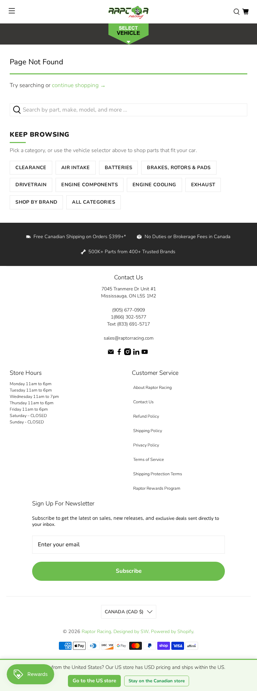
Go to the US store (94, 680)
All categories (93, 202)
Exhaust (203, 184)
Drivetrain (31, 184)
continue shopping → (79, 85)
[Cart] (245, 11)
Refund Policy (146, 416)
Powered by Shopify (172, 631)
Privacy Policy (146, 445)
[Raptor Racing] (128, 12)
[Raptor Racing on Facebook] (119, 353)
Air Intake (75, 167)
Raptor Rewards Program (156, 488)
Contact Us (143, 402)
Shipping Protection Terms (157, 474)
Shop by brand (36, 202)
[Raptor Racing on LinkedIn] (136, 353)
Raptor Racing (96, 631)
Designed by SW (131, 631)
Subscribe (129, 571)
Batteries (119, 167)
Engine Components (89, 184)
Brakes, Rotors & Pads (178, 167)
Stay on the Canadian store (156, 681)
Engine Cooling (154, 184)
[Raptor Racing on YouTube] (144, 353)
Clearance (31, 167)
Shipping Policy (147, 430)
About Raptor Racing (152, 387)
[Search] (236, 11)
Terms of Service (148, 459)
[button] (128, 33)
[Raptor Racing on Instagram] (127, 353)
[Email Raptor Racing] (110, 353)
